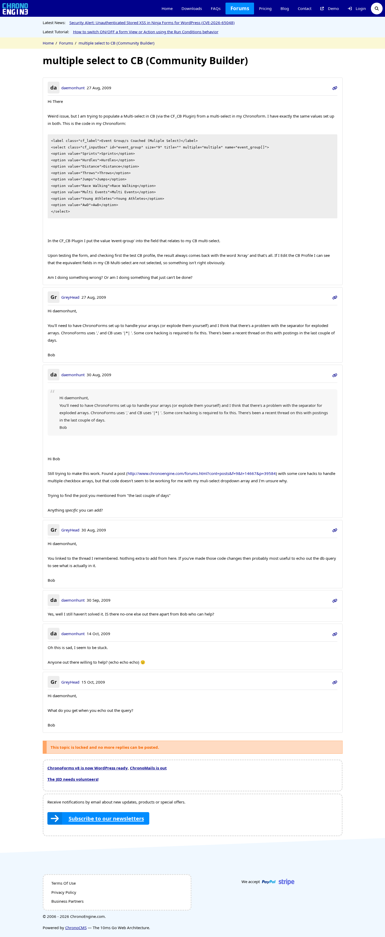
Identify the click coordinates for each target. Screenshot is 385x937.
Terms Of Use (63, 883)
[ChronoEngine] (15, 8)
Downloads (192, 8)
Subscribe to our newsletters (106, 818)
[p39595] (334, 530)
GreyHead (70, 297)
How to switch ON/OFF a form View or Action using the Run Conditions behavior (145, 31)
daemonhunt (73, 87)
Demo (333, 8)
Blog (284, 8)
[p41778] (334, 633)
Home (167, 8)
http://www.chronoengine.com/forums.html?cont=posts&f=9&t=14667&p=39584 (202, 473)
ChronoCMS (76, 927)
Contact (304, 8)
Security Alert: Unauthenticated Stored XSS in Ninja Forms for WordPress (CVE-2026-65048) (152, 22)
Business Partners (67, 901)
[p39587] (334, 374)
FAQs (216, 8)
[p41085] (334, 600)
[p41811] (334, 682)
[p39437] (334, 87)
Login (361, 8)
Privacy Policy (63, 892)
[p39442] (334, 297)
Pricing (265, 8)
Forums (239, 8)
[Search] (377, 8)
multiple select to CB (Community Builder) (117, 43)
